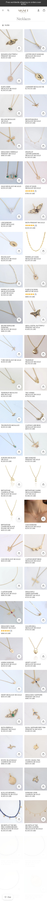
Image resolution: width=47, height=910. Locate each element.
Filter (7, 25)
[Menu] (3, 10)
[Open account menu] (38, 10)
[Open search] (8, 10)
